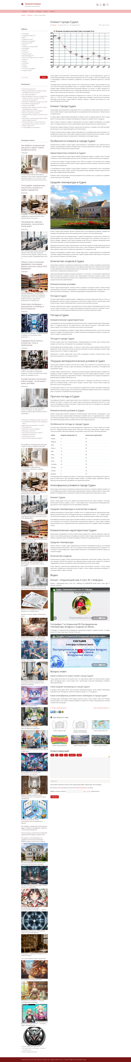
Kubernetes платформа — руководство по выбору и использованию (32, 306)
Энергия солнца (27, 70)
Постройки (25, 63)
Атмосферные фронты (29, 35)
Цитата (72, 755)
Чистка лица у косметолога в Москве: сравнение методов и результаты (34, 834)
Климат (25, 50)
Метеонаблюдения (28, 55)
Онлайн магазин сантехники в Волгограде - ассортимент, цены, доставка (33, 381)
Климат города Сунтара (59, 730)
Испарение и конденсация (30, 46)
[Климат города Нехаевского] (59, 739)
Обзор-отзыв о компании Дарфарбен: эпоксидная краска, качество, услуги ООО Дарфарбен (34, 265)
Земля (24, 44)
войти (59, 788)
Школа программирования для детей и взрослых (34, 750)
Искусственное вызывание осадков (32, 432)
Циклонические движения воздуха (32, 438)
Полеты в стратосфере (28, 105)
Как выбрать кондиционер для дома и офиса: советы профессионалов (33, 147)
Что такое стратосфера (28, 68)
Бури (24, 37)
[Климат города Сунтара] (59, 724)
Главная (23, 15)
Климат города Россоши (80, 745)
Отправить (54, 797)
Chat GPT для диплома (28, 89)
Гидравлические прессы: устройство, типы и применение (32, 342)
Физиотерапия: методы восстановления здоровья (30, 727)
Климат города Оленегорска (100, 708)
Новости (25, 59)
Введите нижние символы (58, 791)
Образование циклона (28, 431)
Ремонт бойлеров (27, 660)
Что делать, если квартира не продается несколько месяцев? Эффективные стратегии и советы (33, 839)
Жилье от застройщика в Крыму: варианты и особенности (32, 610)
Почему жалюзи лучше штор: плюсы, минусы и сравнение (34, 886)
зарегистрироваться (81, 788)
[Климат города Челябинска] (100, 739)
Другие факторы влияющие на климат (33, 425)
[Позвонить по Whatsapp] (101, 4)
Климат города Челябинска (101, 745)
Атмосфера (25, 33)
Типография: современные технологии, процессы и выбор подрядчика (33, 187)
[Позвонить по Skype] (98, 4)
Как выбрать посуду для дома (30, 103)
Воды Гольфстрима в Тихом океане (32, 111)
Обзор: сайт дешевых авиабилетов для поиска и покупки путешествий (33, 587)
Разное (24, 65)
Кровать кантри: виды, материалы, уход (33, 615)
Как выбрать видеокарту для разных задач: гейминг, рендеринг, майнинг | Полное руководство (34, 828)
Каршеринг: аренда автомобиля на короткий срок (33, 954)
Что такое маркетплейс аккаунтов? (33, 958)
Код (79, 755)
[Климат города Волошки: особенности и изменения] (80, 724)
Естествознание (27, 43)
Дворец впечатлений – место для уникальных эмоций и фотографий (33, 638)
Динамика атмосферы (28, 41)
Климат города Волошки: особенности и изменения (80, 731)
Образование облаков (28, 434)
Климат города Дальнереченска (31, 1046)
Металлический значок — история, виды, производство (33, 1024)
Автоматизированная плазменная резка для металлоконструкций (33, 863)
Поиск (43, 77)
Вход (84, 1059)
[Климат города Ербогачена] (100, 724)
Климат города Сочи (28, 125)
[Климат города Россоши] (80, 739)
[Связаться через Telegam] (104, 4)
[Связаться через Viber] (108, 4)
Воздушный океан (27, 39)
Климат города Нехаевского (59, 745)
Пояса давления (26, 427)
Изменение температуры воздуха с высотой (34, 101)
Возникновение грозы (28, 436)
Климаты (29, 15)
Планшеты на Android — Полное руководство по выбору (32, 1001)
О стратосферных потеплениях (30, 127)
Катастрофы (25, 48)
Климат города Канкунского (59, 708)
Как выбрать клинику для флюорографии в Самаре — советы (33, 909)
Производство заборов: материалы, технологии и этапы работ (32, 224)
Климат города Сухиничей (29, 1052)
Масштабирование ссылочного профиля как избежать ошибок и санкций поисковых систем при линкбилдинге (34, 98)
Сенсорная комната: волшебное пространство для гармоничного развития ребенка (32, 682)
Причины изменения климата (30, 113)
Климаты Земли (27, 54)
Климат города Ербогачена (101, 730)
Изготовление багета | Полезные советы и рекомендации (33, 932)
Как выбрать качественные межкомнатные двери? (31, 773)
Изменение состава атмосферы (31, 429)
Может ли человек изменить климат (33, 57)
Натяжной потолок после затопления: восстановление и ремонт (32, 821)
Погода (24, 61)
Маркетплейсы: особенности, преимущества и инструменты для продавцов (33, 797)
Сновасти (25, 66)
